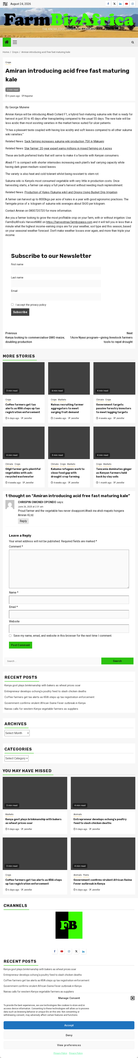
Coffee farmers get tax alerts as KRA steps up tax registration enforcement (22, 408)
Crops (8, 62)
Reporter (28, 96)
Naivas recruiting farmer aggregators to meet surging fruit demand (67, 408)
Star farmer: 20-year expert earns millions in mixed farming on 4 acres (68, 148)
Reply (23, 521)
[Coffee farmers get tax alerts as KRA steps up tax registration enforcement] (35, 853)
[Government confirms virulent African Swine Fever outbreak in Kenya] (103, 853)
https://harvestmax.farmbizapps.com (69, 222)
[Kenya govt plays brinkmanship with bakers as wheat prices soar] (35, 793)
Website (14, 621)
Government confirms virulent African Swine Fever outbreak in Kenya (45, 703)
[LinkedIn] (83, 951)
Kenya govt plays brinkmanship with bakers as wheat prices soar (42, 685)
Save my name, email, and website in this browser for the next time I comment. (62, 635)
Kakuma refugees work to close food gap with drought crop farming (67, 473)
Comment (16, 546)
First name (17, 264)
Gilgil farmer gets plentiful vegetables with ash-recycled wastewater (22, 473)
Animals (77, 814)
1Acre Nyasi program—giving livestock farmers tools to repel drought (101, 337)
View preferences (69, 1045)
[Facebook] (54, 951)
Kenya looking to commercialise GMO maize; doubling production (35, 337)
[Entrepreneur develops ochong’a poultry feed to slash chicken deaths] (103, 793)
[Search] (132, 42)
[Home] (7, 42)
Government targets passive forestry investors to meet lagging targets (113, 408)
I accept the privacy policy (30, 304)
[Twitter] (76, 951)
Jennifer (28, 418)
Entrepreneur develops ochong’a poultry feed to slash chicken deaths (45, 691)
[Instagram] (69, 951)
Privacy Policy (60, 1053)
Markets (62, 399)
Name (13, 592)
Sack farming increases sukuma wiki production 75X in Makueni (64, 141)
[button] (132, 998)
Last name (17, 277)
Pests (86, 875)
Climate (100, 399)
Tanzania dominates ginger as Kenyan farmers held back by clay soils (114, 473)
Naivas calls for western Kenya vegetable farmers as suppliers (41, 708)
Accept (69, 1025)
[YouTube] (62, 951)
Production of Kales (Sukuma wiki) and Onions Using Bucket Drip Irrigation (70, 192)
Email (14, 291)
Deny (69, 1035)
